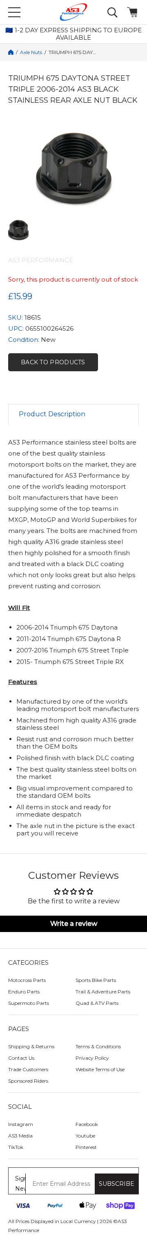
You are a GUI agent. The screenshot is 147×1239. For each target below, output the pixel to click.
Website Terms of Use (100, 1069)
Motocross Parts (27, 980)
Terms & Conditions (98, 1046)
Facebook (87, 1124)
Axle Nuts (31, 52)
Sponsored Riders (28, 1081)
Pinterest (86, 1147)
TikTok (15, 1147)
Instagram (20, 1124)
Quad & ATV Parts (97, 1003)
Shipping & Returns (31, 1046)
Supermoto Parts (28, 1003)
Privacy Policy (92, 1058)
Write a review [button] (73, 924)
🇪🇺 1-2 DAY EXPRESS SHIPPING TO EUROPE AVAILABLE (73, 34)
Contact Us (21, 1058)
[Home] (10, 52)
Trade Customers (28, 1069)
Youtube (85, 1136)
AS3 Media (20, 1136)
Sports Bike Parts (96, 980)
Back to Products (53, 362)
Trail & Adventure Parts (103, 991)
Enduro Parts (24, 991)
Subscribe (116, 1183)
